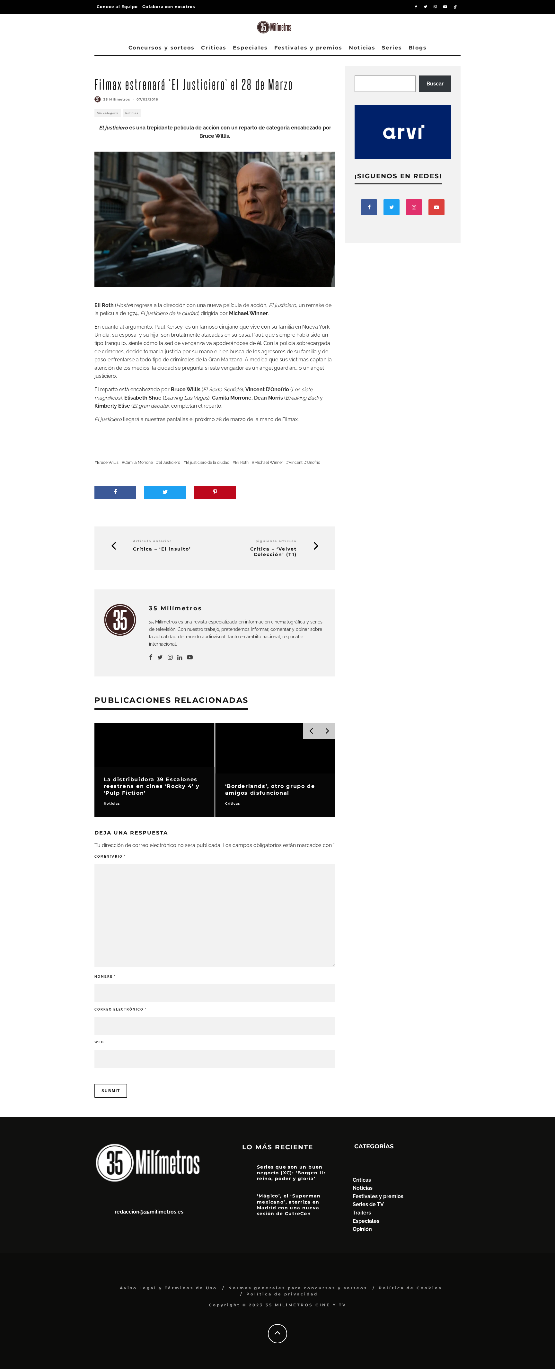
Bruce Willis (108, 462)
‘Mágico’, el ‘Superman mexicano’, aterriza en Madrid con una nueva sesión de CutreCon (289, 1204)
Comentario (110, 856)
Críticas (213, 48)
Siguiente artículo (276, 541)
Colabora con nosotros (168, 6)
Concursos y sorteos (161, 48)
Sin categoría (108, 113)
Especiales (250, 48)
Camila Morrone (138, 462)
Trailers (362, 1213)
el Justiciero (169, 462)
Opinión (362, 1229)
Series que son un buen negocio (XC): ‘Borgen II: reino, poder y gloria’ (291, 1172)
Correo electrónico (120, 1009)
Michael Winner (268, 462)
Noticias (362, 48)
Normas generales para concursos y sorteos (297, 1287)
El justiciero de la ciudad (207, 462)
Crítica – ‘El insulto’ (162, 549)
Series (392, 48)
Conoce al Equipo (117, 6)
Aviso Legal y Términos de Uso (168, 1287)
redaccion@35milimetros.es (149, 1212)
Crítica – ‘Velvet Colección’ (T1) (273, 551)
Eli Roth (242, 462)
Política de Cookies (410, 1287)
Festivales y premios (308, 48)
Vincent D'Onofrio (304, 462)
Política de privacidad (282, 1294)
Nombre (105, 976)
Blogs (418, 48)
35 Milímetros (116, 99)
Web (99, 1042)
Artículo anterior (152, 541)
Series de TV (368, 1204)
